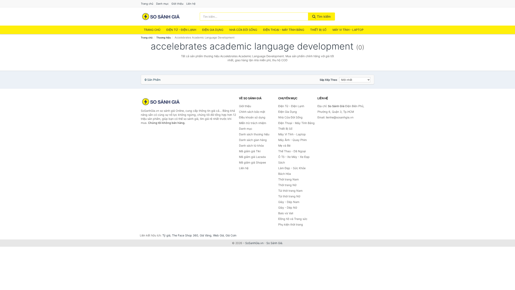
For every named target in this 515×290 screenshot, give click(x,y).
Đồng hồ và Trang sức (292, 219)
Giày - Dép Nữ (287, 207)
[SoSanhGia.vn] (161, 16)
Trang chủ (147, 3)
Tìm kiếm (323, 16)
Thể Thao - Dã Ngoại (292, 151)
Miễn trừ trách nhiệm (252, 123)
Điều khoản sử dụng (252, 117)
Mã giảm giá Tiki (250, 151)
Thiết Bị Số (318, 29)
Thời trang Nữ (287, 185)
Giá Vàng (205, 235)
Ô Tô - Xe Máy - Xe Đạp (294, 156)
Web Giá (218, 235)
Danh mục (162, 3)
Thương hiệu (163, 37)
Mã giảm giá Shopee (252, 162)
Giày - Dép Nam (288, 202)
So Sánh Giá (274, 243)
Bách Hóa (284, 173)
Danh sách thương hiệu (254, 134)
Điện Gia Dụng (212, 29)
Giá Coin (231, 235)
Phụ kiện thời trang (290, 224)
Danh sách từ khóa (251, 145)
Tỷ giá (166, 235)
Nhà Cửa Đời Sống (243, 29)
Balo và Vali (285, 213)
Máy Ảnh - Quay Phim (292, 140)
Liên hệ (191, 3)
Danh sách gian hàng (253, 140)
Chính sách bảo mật (252, 111)
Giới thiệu (177, 3)
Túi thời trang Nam (290, 190)
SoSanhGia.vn (254, 243)
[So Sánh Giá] (161, 102)
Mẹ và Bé (284, 145)
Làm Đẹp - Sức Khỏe (292, 168)
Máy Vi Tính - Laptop (348, 29)
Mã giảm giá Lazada (252, 156)
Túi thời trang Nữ (289, 196)
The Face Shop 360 (185, 235)
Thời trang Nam (288, 179)
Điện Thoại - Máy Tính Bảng (283, 29)
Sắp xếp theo (328, 79)
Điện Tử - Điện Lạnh (181, 29)
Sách (281, 162)
